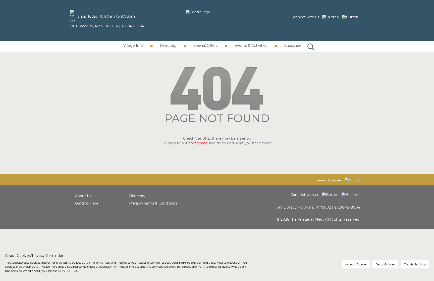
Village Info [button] (133, 45)
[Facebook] (332, 17)
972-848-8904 (132, 26)
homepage (198, 143)
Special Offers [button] (205, 45)
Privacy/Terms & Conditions (153, 203)
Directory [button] (168, 45)
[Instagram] (351, 17)
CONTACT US (68, 271)
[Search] (309, 42)
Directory (137, 196)
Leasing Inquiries (328, 180)
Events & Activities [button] (251, 45)
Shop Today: (87, 16)
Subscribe (292, 45)
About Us (83, 196)
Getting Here (86, 203)
